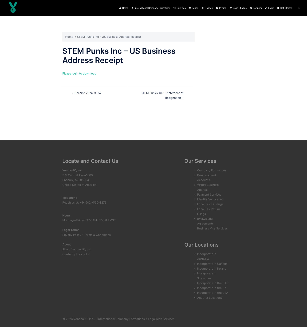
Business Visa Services (212, 228)
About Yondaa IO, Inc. (77, 249)
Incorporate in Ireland (211, 268)
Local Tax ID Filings (210, 204)
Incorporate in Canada (212, 263)
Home (125, 8)
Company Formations (211, 170)
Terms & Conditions (97, 234)
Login (271, 8)
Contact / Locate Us (76, 254)
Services (181, 8)
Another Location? (209, 297)
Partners (257, 8)
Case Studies (240, 8)
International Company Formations (152, 8)
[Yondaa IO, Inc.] (13, 8)
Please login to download (79, 73)
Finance (209, 8)
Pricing (222, 8)
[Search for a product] (299, 8)
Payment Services (209, 194)
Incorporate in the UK (211, 288)
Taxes (195, 8)
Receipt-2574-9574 (88, 93)
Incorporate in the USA (212, 292)
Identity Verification (210, 199)
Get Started (286, 8)
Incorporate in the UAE (212, 283)
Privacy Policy (71, 234)
